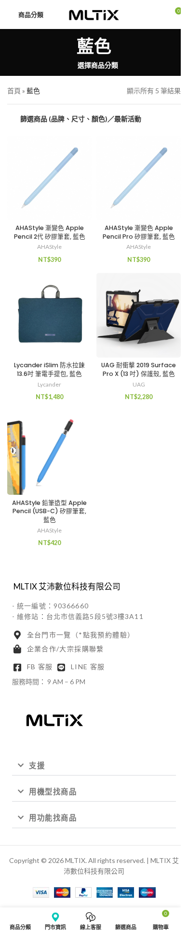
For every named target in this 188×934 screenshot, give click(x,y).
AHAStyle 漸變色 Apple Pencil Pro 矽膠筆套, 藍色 (139, 232)
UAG (139, 384)
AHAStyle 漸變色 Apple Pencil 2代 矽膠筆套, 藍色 (49, 232)
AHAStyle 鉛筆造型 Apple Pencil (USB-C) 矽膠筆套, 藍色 (49, 511)
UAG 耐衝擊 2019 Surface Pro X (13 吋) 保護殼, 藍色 (138, 369)
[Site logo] (94, 14)
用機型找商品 (53, 791)
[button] (94, 766)
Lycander (49, 384)
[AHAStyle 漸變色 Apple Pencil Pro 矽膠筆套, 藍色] (138, 178)
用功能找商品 (53, 817)
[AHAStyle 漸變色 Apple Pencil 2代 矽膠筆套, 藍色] (49, 178)
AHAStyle (49, 246)
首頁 (14, 90)
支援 (37, 765)
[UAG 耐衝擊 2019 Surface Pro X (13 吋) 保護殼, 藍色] (138, 315)
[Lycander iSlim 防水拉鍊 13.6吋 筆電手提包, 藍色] (49, 315)
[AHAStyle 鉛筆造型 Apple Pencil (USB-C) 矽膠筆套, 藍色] (49, 452)
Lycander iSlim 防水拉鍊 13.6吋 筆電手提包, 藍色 (49, 369)
